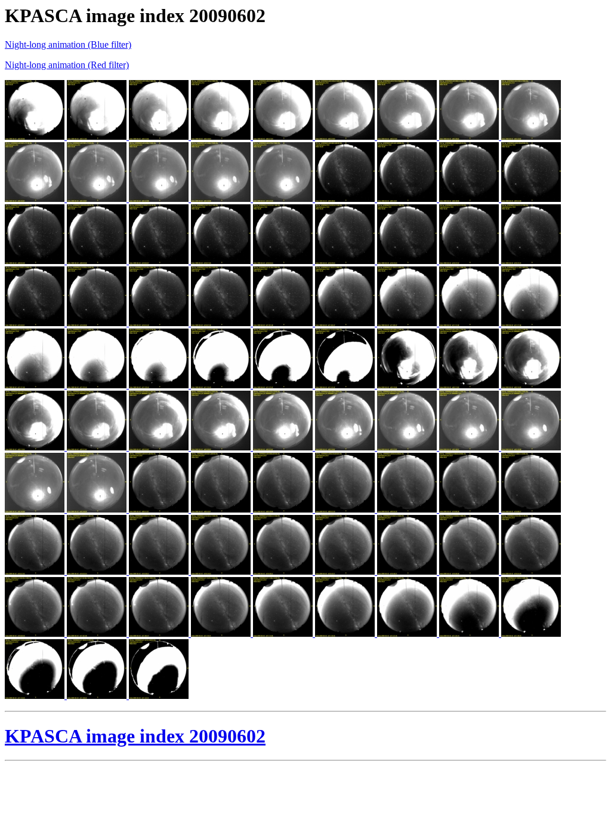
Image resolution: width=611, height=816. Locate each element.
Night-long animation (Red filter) (67, 65)
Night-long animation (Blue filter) (68, 44)
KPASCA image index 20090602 (135, 736)
